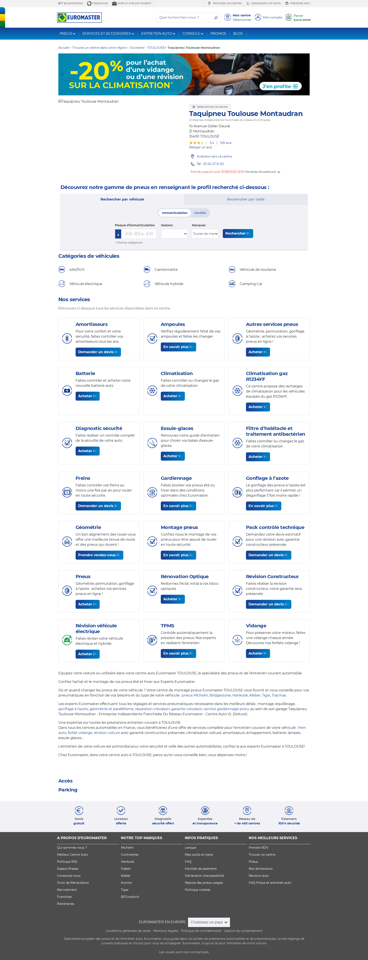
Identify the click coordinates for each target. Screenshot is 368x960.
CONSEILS (191, 34)
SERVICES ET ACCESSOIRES (106, 34)
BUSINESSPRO (73, 3)
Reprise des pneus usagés (204, 883)
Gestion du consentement (243, 931)
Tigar (266, 695)
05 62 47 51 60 (213, 164)
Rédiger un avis (200, 147)
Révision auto (259, 876)
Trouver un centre (227, 3)
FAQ (188, 862)
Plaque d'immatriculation (135, 225)
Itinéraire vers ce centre (214, 156)
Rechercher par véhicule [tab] (122, 199)
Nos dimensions (261, 869)
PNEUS (66, 34)
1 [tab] (171, 91)
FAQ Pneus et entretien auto (270, 883)
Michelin (127, 848)
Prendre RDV (299, 3)
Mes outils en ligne (199, 855)
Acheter (256, 352)
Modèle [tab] (200, 213)
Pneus (253, 862)
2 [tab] (177, 91)
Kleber (254, 695)
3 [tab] (184, 91)
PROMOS (218, 34)
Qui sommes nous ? (72, 848)
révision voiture (107, 733)
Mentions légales (165, 931)
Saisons (167, 225)
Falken (126, 869)
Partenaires (65, 904)
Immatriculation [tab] (175, 213)
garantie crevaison (187, 709)
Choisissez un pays (207, 922)
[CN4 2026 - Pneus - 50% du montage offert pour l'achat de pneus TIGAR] (184, 74)
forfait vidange (80, 733)
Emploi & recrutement (134, 3)
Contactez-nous (68, 876)
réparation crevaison (152, 709)
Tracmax (279, 695)
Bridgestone (220, 695)
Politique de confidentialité (201, 931)
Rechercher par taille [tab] (245, 199)
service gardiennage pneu (226, 709)
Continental (129, 855)
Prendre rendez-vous (97, 555)
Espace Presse (67, 869)
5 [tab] (197, 91)
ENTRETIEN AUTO (156, 34)
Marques (199, 225)
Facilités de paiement (201, 869)
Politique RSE (67, 862)
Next (306, 74)
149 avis (225, 143)
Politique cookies (197, 890)
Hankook (240, 695)
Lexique (190, 848)
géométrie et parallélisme (112, 709)
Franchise (100, 3)
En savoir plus (176, 347)
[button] (262, 172)
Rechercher (235, 233)
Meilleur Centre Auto (72, 855)
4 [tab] (190, 91)
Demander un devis (266, 3)
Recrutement (67, 890)
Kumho (126, 883)
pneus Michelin (195, 695)
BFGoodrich (130, 897)
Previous (61, 74)
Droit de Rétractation (73, 883)
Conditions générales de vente (128, 931)
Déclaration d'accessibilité (204, 876)
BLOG (238, 34)
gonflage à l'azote (73, 709)
